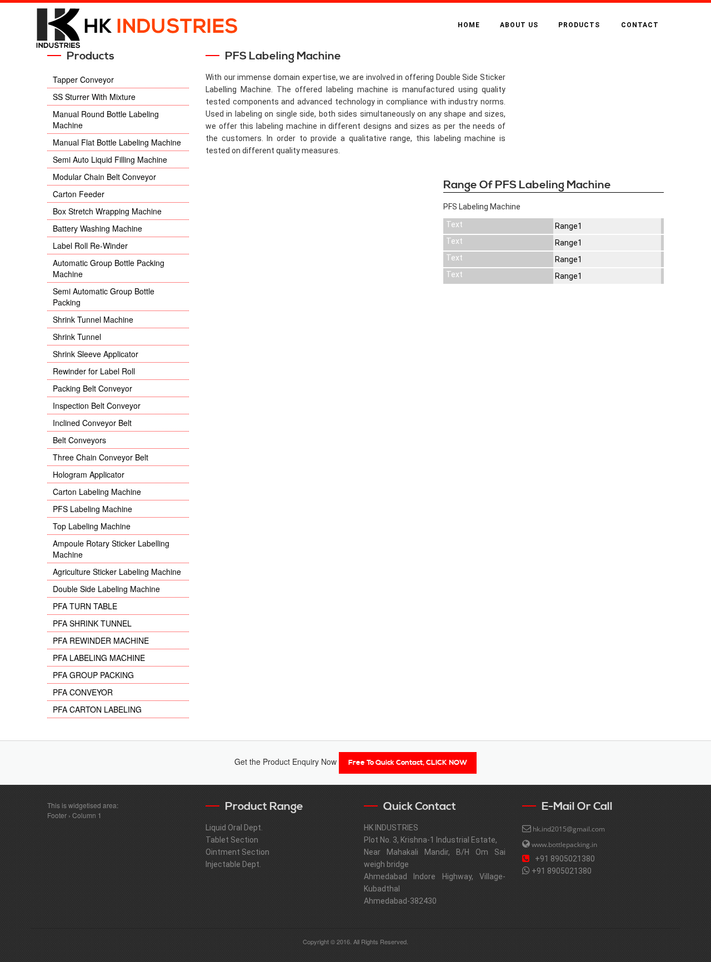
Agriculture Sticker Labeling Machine (117, 571)
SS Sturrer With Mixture (94, 96)
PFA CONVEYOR (83, 692)
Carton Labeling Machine (97, 491)
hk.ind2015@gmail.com (569, 829)
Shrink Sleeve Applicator (95, 353)
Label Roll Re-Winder (90, 245)
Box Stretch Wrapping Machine (107, 211)
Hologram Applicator (88, 474)
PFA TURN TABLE (85, 606)
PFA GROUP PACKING (93, 674)
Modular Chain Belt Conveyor (104, 176)
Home (469, 25)
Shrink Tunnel (77, 336)
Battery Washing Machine (97, 228)
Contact (640, 25)
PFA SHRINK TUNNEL (92, 623)
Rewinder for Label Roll (94, 371)
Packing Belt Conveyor (92, 388)
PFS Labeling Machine (92, 508)
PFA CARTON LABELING (97, 709)
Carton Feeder (78, 193)
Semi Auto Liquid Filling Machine (110, 159)
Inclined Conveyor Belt (92, 422)
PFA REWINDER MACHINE (101, 640)
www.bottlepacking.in (564, 844)
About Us (519, 25)
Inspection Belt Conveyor (97, 405)
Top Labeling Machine (92, 526)
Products (579, 25)
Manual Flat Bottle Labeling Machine (117, 142)
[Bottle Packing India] (136, 25)
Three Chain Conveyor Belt (100, 457)
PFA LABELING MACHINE (99, 657)
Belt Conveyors (79, 439)
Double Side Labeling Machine (106, 588)
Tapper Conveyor (83, 79)
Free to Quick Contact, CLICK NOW (407, 762)
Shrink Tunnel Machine (93, 319)
